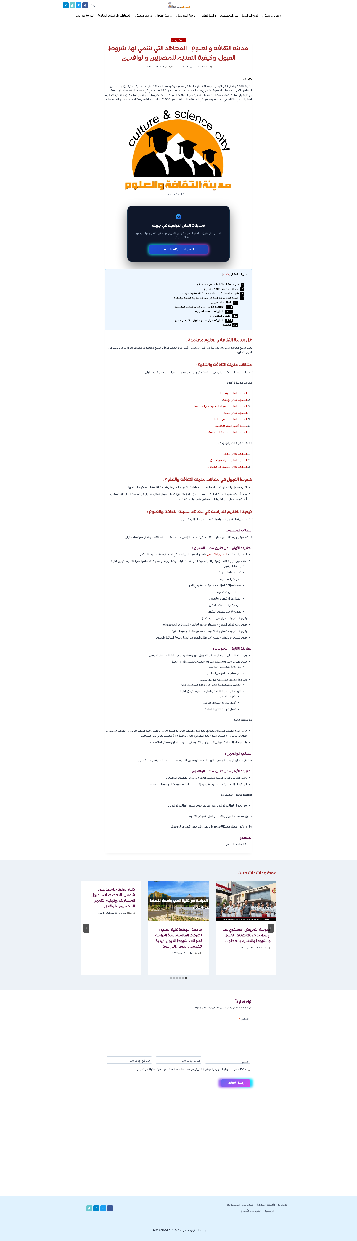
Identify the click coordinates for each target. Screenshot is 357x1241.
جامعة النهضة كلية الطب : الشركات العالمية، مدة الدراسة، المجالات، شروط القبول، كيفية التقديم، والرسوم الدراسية (178, 938)
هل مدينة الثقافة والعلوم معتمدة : (220, 285)
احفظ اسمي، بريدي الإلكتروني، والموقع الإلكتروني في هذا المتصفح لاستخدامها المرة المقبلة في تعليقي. (191, 1069)
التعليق (244, 1019)
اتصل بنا (282, 1205)
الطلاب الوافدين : (223, 316)
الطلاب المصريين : (223, 302)
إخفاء (226, 274)
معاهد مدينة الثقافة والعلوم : (223, 289)
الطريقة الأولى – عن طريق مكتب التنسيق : (203, 307)
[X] (78, 5)
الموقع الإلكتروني (140, 1061)
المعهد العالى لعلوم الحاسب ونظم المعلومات (219, 407)
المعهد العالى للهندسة (233, 394)
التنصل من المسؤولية (240, 1205)
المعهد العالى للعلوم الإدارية (230, 420)
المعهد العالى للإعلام (235, 400)
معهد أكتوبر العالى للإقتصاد (231, 426)
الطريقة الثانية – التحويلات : (212, 311)
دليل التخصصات (229, 16)
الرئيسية (269, 1211)
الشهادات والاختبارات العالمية (114, 16)
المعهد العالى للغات (235, 413)
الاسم (244, 1062)
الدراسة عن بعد (85, 16)
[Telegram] (347, 1232)
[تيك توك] (72, 5)
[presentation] (246, 901)
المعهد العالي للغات (235, 454)
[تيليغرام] (66, 5)
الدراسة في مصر (178, 40)
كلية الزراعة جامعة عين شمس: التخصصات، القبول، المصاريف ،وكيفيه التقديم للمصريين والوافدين (113, 898)
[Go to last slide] (271, 928)
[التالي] (86, 928)
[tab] (186, 978)
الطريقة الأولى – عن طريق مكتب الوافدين (203, 320)
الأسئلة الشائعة (266, 1205)
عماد (200, 66)
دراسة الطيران (163, 16)
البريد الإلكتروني (190, 1061)
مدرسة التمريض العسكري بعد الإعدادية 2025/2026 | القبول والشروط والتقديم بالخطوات (247, 935)
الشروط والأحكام (251, 1211)
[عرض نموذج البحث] (93, 5)
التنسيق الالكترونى (217, 555)
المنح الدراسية (250, 16)
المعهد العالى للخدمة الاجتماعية (227, 433)
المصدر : (229, 325)
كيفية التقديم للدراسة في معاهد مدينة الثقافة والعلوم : (207, 298)
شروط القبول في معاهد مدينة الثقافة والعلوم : (212, 294)
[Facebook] (85, 5)
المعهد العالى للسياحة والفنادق (228, 460)
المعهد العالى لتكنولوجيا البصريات (227, 467)
